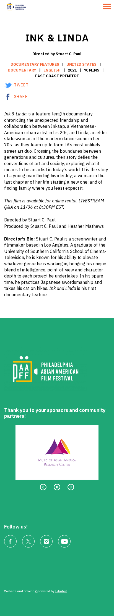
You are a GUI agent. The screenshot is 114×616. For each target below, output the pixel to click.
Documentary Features (35, 64)
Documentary (22, 70)
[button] (107, 6)
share (21, 96)
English (52, 70)
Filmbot (61, 591)
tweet (21, 85)
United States (81, 64)
